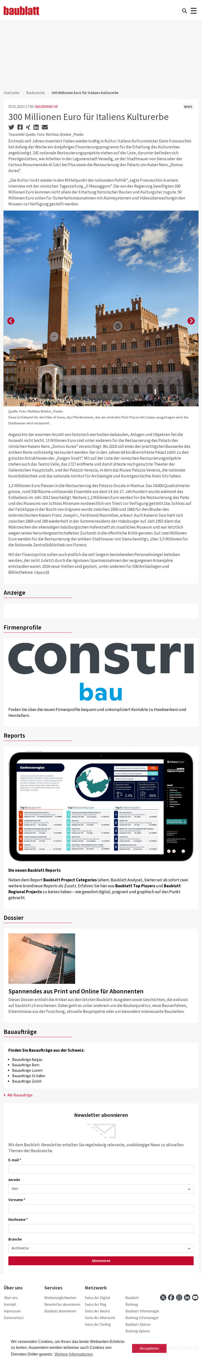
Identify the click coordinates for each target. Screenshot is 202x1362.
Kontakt (10, 1304)
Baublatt (132, 1297)
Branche (15, 1239)
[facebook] (171, 1297)
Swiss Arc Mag (95, 1304)
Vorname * (16, 1199)
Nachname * (18, 1219)
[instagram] (179, 1297)
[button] (11, 321)
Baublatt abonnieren (60, 1311)
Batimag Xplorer (137, 1331)
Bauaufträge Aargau (27, 1059)
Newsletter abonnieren (62, 1304)
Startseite (11, 92)
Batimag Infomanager (142, 1317)
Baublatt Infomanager (142, 1311)
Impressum (12, 1311)
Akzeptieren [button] (149, 1348)
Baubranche (35, 92)
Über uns (11, 1297)
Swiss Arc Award (97, 1311)
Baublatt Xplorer (138, 1324)
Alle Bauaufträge (20, 1095)
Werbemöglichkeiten (60, 1297)
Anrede (14, 1179)
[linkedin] (187, 1297)
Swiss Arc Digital (97, 1297)
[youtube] (195, 1297)
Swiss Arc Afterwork (100, 1317)
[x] (163, 1297)
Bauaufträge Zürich (27, 1081)
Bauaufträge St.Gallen (28, 1075)
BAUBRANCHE (46, 106)
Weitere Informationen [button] (73, 1354)
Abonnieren (101, 1260)
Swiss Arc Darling (98, 1324)
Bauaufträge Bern (25, 1065)
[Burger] (193, 11)
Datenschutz (14, 1317)
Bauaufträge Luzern (27, 1070)
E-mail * (14, 1160)
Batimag (131, 1304)
